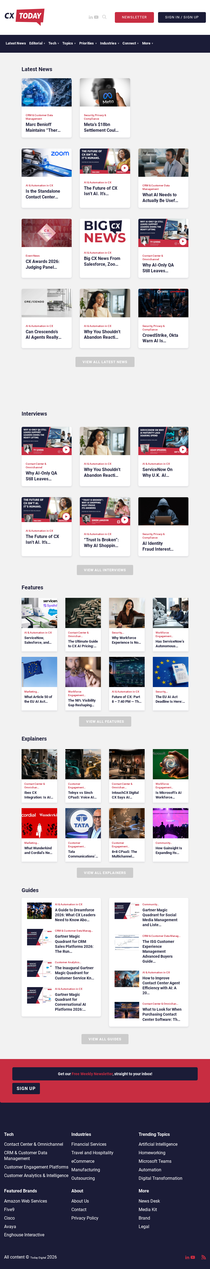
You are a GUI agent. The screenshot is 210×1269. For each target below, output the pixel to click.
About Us (80, 1201)
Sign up (26, 1088)
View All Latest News (105, 362)
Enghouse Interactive (24, 1234)
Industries (109, 43)
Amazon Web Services (25, 1201)
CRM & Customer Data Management (25, 1155)
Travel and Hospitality (92, 1152)
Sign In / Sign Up (182, 17)
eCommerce (82, 1161)
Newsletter (134, 17)
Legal (144, 1226)
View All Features (105, 721)
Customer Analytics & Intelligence (36, 1175)
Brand (144, 1218)
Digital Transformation (160, 1178)
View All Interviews (105, 570)
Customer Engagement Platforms (36, 1167)
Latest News (16, 43)
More (147, 43)
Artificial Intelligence (158, 1144)
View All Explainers (105, 873)
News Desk (149, 1201)
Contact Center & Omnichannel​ (33, 1144)
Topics (69, 43)
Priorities (88, 43)
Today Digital (38, 1257)
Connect (130, 43)
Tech (53, 43)
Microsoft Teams (155, 1161)
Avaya (10, 1226)
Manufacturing (85, 1169)
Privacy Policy (84, 1218)
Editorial (37, 43)
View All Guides (105, 1039)
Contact (78, 1209)
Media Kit (148, 1209)
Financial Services (88, 1144)
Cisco (9, 1218)
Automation (150, 1169)
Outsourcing (83, 1178)
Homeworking (152, 1152)
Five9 (9, 1209)
